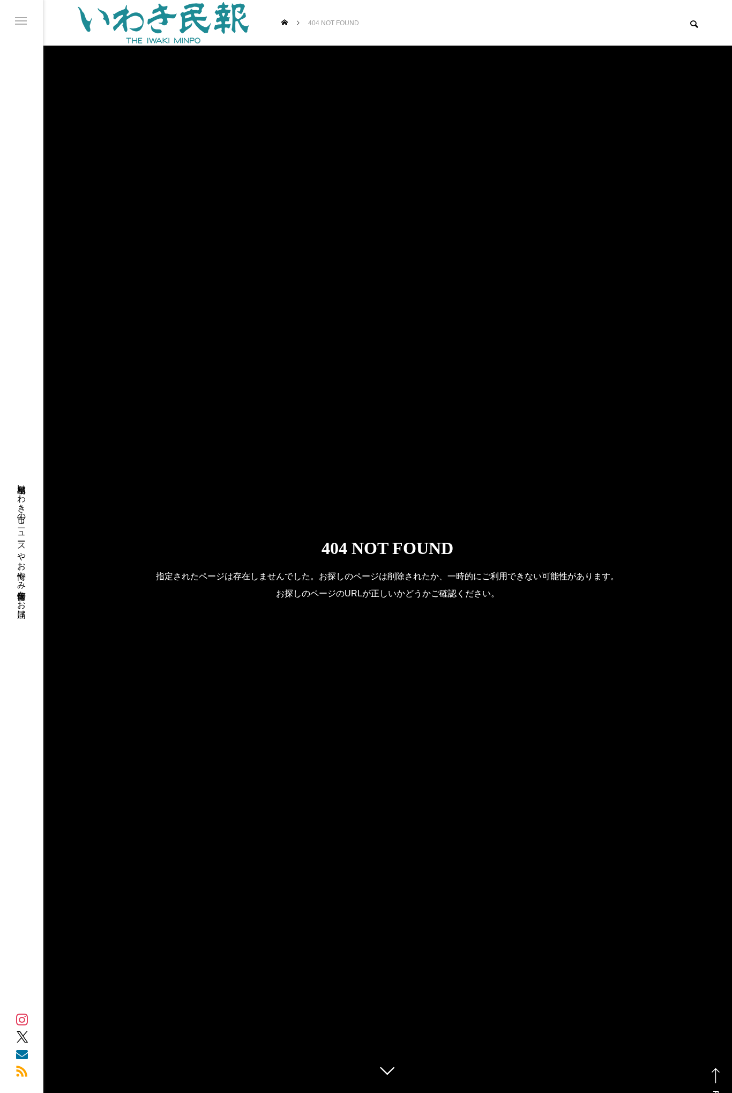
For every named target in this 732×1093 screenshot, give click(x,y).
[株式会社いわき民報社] (163, 23)
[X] (22, 1037)
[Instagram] (22, 1019)
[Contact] (22, 1054)
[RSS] (22, 1071)
